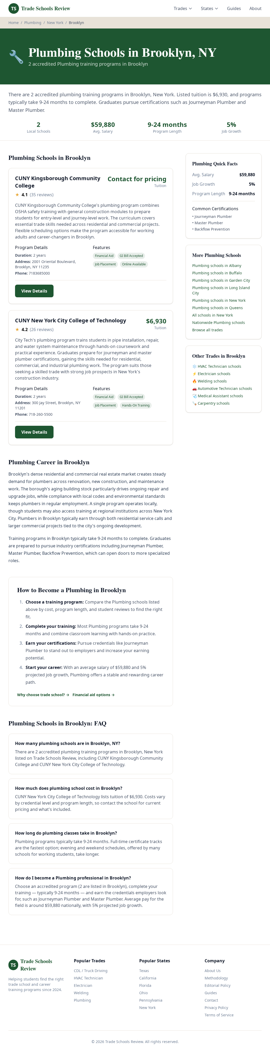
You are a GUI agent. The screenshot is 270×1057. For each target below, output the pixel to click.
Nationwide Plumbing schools (218, 322)
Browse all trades (207, 329)
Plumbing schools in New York (218, 300)
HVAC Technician (88, 978)
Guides (234, 8)
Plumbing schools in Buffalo (217, 272)
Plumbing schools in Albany (216, 265)
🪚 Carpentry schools (211, 403)
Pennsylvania (150, 1000)
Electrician (83, 985)
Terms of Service (219, 1014)
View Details (34, 291)
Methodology (216, 978)
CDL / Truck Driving (91, 970)
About (255, 8)
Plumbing (32, 22)
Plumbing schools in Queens (217, 307)
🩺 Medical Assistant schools (217, 395)
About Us (213, 970)
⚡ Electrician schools (211, 373)
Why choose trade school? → (43, 694)
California (147, 978)
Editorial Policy (217, 985)
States (207, 8)
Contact (211, 1000)
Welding (81, 992)
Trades (180, 8)
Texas (144, 970)
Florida (145, 985)
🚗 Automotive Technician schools (222, 388)
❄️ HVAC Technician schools (216, 366)
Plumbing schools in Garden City (221, 280)
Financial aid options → (94, 694)
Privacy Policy (216, 1007)
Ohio (143, 992)
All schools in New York (212, 315)
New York (55, 22)
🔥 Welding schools (209, 381)
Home (13, 22)
